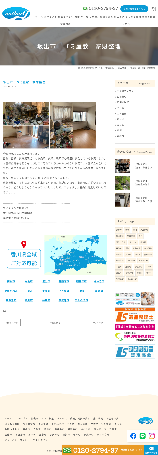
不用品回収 (123, 102)
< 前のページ (12, 323)
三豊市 (29, 291)
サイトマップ (40, 439)
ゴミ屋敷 (122, 114)
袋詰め (119, 248)
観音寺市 (81, 281)
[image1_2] (73, 104)
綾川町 (29, 300)
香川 (135, 230)
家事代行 (131, 236)
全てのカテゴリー (126, 91)
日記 (5, 311)
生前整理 (122, 97)
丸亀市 (29, 281)
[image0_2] (26, 104)
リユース (133, 242)
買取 (127, 248)
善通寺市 (64, 281)
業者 (127, 230)
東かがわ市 (11, 291)
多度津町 (64, 300)
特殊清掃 (120, 236)
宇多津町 (11, 300)
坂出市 (46, 281)
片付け (120, 119)
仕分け (143, 242)
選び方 (119, 230)
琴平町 (46, 300)
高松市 (11, 281)
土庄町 (46, 291)
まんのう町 (81, 300)
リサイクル (120, 242)
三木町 (81, 291)
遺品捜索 (136, 248)
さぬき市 (99, 281)
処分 (140, 236)
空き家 (120, 108)
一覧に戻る (55, 323)
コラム (120, 125)
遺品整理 (144, 230)
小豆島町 (64, 291)
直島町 (99, 291)
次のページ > (98, 323)
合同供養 (148, 248)
